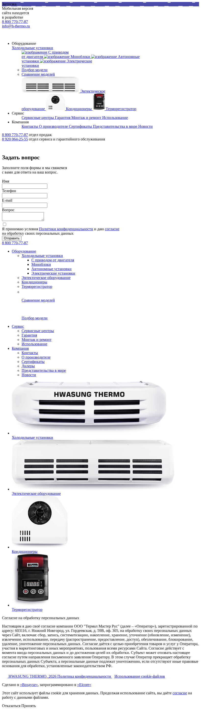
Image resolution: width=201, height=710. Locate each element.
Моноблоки (41, 264)
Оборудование (24, 251)
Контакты (30, 353)
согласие (112, 229)
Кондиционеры (34, 282)
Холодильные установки (32, 48)
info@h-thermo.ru (16, 26)
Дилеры (28, 366)
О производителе (36, 357)
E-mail (7, 200)
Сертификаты (33, 362)
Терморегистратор (37, 286)
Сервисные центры (38, 331)
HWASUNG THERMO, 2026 (33, 676)
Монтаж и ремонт (36, 340)
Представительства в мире (44, 370)
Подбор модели (35, 70)
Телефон (9, 191)
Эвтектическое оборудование (46, 278)
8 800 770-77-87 (15, 22)
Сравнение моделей (38, 74)
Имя (5, 181)
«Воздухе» (29, 685)
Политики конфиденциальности (66, 229)
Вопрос (8, 210)
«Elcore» (84, 685)
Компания (20, 348)
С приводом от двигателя (52, 260)
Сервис (18, 326)
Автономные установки (51, 269)
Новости (29, 375)
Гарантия (29, 335)
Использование (34, 344)
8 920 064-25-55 (15, 139)
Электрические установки (53, 273)
